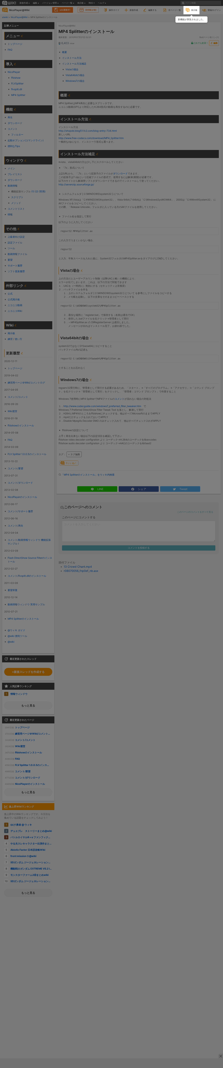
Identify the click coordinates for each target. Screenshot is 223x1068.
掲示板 (194, 10)
